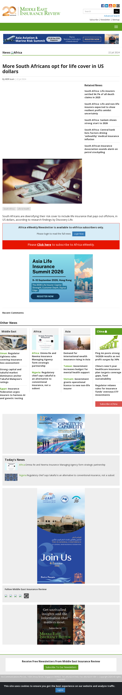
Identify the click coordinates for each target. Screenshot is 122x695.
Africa (37, 331)
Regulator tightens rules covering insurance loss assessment (11, 358)
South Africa (9, 208)
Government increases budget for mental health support (77, 369)
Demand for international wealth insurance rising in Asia (77, 356)
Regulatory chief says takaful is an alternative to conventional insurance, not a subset (43, 380)
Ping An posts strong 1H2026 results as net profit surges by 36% (107, 356)
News (6, 52)
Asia (68, 331)
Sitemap (116, 19)
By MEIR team (8, 79)
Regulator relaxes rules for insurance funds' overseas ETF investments (106, 390)
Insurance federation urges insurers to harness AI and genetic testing (12, 393)
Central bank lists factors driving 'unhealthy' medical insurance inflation (102, 134)
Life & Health (23, 208)
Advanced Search (112, 16)
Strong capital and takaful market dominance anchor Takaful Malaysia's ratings (11, 376)
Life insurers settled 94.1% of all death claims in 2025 (100, 94)
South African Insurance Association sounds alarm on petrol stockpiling (101, 149)
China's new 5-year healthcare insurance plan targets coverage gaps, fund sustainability (108, 372)
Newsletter (105, 19)
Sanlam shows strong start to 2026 (101, 121)
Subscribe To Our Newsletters (61, 667)
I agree (60, 690)
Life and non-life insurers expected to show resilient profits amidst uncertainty (102, 108)
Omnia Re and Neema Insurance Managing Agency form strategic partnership (44, 359)
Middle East (9, 331)
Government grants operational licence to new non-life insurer (77, 383)
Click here (44, 244)
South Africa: (92, 90)
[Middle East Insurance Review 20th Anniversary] (38, 11)
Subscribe (94, 19)
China (101, 331)
